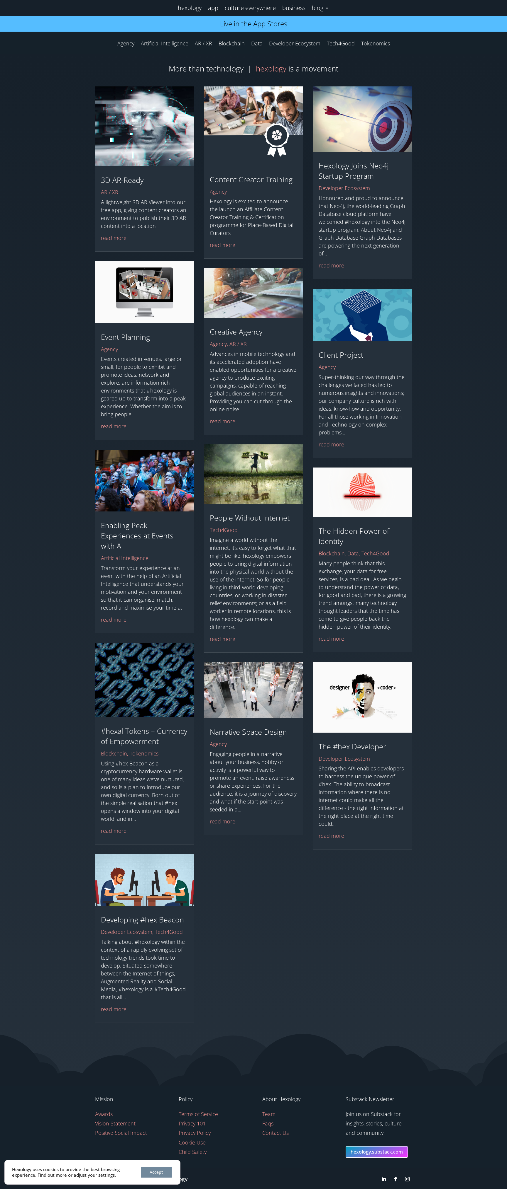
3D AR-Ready (122, 180)
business (293, 8)
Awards (104, 1114)
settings (106, 1175)
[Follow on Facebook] (395, 1179)
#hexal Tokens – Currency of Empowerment (144, 736)
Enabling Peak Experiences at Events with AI (137, 535)
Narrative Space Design (248, 732)
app (213, 8)
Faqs (267, 1123)
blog (317, 8)
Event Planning (125, 337)
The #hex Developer (352, 746)
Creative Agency (236, 332)
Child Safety (193, 1151)
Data (257, 44)
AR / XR (203, 44)
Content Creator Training (251, 179)
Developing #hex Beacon (142, 919)
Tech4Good (341, 44)
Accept (156, 1172)
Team (269, 1114)
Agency (125, 44)
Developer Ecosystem (294, 44)
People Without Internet (250, 518)
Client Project (341, 355)
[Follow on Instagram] (407, 1179)
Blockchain (232, 44)
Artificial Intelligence (164, 44)
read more (113, 237)
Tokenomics (375, 44)
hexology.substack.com (377, 1152)
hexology (190, 8)
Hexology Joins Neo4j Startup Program (354, 171)
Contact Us (275, 1132)
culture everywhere (250, 8)
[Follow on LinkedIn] (383, 1179)
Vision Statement (115, 1123)
